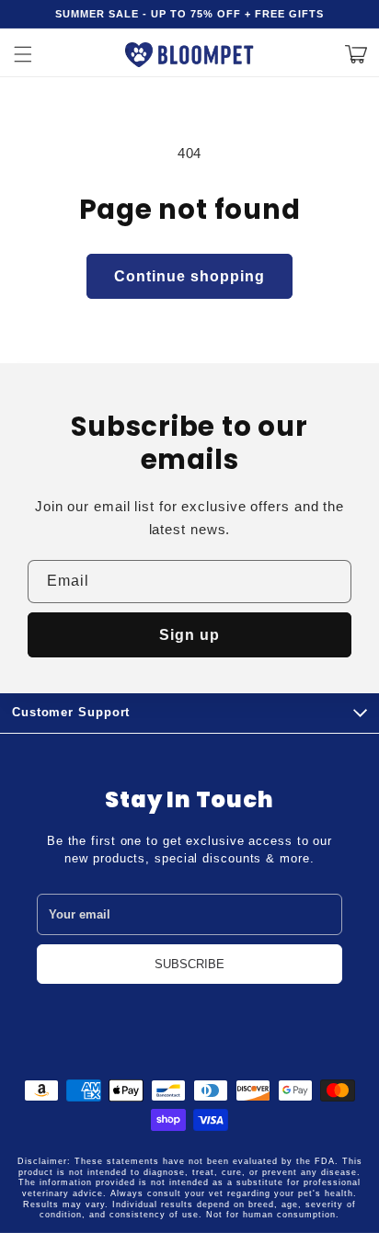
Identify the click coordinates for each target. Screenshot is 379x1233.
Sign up (189, 635)
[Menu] (23, 54)
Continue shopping (189, 276)
